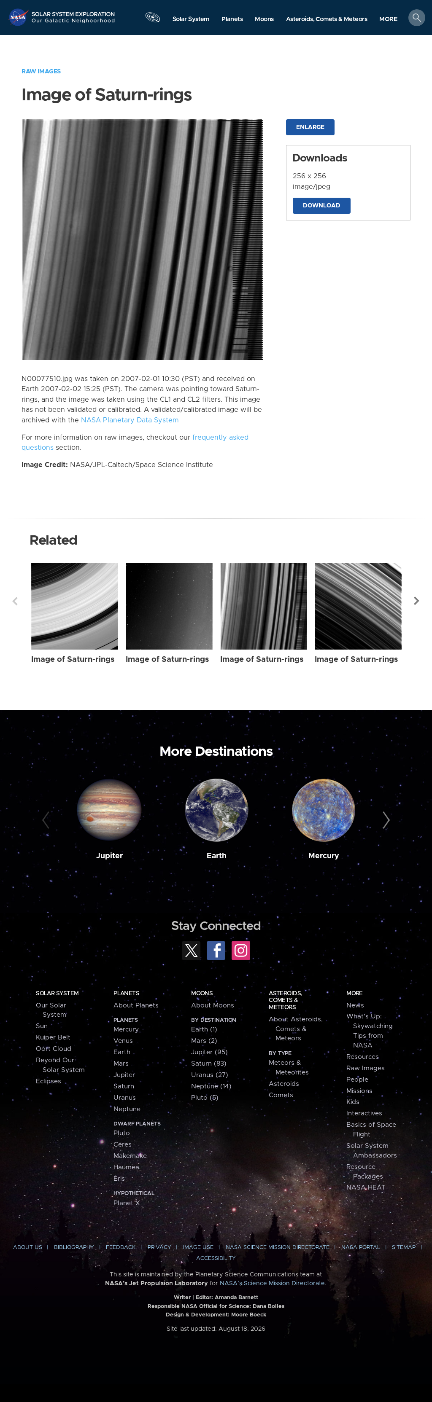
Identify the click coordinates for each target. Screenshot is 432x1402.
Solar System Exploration (73, 11)
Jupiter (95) (209, 1052)
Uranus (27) (209, 1075)
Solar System (57, 993)
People (357, 1080)
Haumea (126, 1167)
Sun (42, 1026)
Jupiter (109, 856)
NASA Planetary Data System (130, 420)
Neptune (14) (211, 1086)
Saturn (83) (209, 1064)
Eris (119, 1179)
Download (321, 206)
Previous (14, 601)
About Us (27, 1247)
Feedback (120, 1247)
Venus (123, 1041)
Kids (352, 1102)
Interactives (364, 1113)
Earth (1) (204, 1029)
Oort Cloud (53, 1049)
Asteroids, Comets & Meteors (285, 1000)
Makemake (130, 1156)
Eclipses (48, 1081)
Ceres (122, 1144)
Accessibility (216, 1258)
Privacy (159, 1247)
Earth (217, 856)
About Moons (212, 1005)
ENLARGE (310, 127)
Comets (281, 1095)
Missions (359, 1091)
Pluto (121, 1133)
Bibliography (74, 1247)
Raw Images (41, 71)
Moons (202, 993)
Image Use (198, 1247)
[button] (388, 19)
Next (417, 601)
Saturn (123, 1086)
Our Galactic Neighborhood (73, 23)
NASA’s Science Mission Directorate (272, 1284)
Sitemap (404, 1247)
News (355, 1005)
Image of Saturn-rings (72, 659)
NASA (19, 17)
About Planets (136, 1005)
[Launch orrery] (152, 19)
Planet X (126, 1203)
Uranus (124, 1098)
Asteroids (284, 1084)
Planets (126, 993)
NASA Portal (360, 1247)
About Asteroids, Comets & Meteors (296, 1029)
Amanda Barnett (236, 1297)
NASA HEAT (366, 1187)
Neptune (126, 1109)
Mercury (323, 856)
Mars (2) (204, 1041)
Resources (362, 1057)
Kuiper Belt (53, 1037)
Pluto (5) (205, 1098)
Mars (121, 1064)
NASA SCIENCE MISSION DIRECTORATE (277, 1247)
